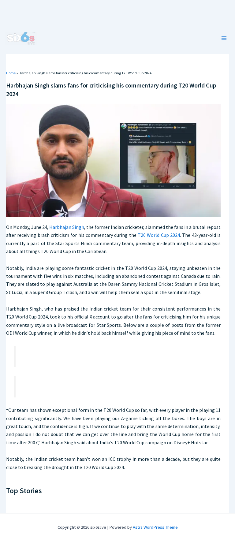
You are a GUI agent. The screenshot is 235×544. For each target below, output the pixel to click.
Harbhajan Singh (66, 227)
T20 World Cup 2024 (159, 235)
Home (11, 73)
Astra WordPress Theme (155, 527)
